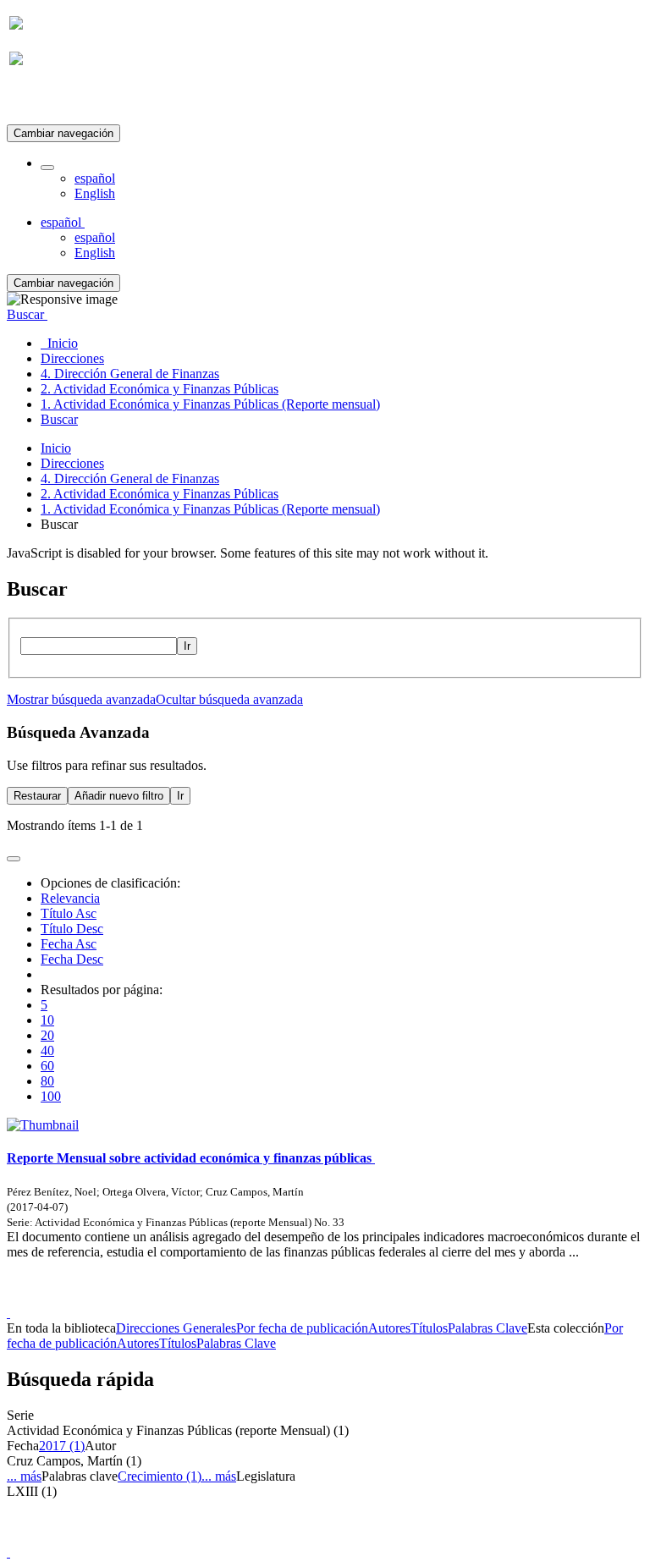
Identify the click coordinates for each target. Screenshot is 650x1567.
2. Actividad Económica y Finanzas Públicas (159, 494)
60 (47, 1065)
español (94, 178)
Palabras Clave (487, 1328)
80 (47, 1081)
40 (47, 1050)
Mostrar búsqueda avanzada (81, 699)
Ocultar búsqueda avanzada (229, 699)
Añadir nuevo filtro (118, 795)
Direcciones (72, 463)
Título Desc (72, 928)
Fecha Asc (68, 944)
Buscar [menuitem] (59, 419)
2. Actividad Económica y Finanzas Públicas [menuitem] (159, 389)
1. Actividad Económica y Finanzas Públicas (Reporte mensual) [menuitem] (210, 404)
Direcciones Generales (176, 1328)
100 (51, 1096)
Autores (389, 1328)
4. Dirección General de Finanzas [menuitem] (130, 373)
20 (47, 1035)
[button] (47, 167)
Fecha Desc (72, 959)
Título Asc (68, 913)
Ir (187, 646)
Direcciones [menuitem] (72, 358)
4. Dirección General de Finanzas (130, 478)
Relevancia (70, 898)
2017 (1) (62, 1445)
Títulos (429, 1328)
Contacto (288, 1297)
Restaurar (37, 795)
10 (47, 1020)
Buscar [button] (27, 314)
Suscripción (40, 100)
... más (24, 1476)
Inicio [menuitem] (59, 343)
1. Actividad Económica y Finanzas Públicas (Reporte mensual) (210, 509)
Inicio (56, 448)
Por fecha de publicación (302, 1328)
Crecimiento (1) (159, 1476)
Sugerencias (354, 1297)
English (94, 193)
